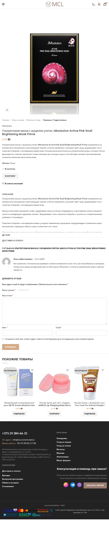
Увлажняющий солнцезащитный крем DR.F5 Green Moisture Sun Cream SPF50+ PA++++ (19, 405)
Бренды (6, 475)
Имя (5, 327)
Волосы (61, 449)
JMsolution (7, 126)
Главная (6, 120)
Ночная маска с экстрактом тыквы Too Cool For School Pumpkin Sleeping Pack (90, 405)
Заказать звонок (95, 485)
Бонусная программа (12, 479)
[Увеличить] (7, 110)
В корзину (10, 176)
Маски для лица (34, 120)
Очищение (62, 438)
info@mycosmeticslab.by (24, 439)
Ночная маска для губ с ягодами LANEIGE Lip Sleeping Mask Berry (54, 404)
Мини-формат (64, 460)
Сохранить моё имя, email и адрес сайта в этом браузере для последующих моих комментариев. (49, 339)
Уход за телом (64, 445)
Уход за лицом (18, 120)
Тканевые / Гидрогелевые (54, 120)
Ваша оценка (9, 290)
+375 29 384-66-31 (14, 433)
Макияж (60, 453)
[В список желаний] (32, 370)
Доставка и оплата (11, 471)
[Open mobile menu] (3, 4)
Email (59, 327)
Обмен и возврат (10, 482)
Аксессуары (63, 456)
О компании (8, 486)
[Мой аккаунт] (99, 4)
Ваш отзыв (7, 295)
